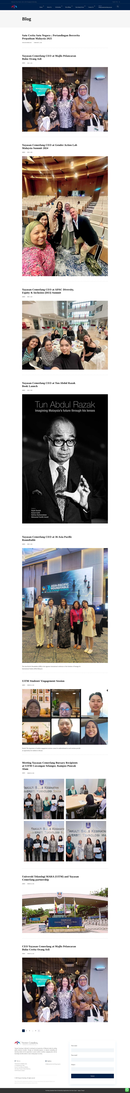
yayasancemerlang (27, 42)
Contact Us (91, 7)
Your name (74, 1045)
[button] (117, 6)
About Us (49, 7)
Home (42, 7)
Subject (73, 1064)
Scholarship (58, 7)
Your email (74, 1055)
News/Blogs (68, 7)
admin (23, 152)
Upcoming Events (80, 7)
